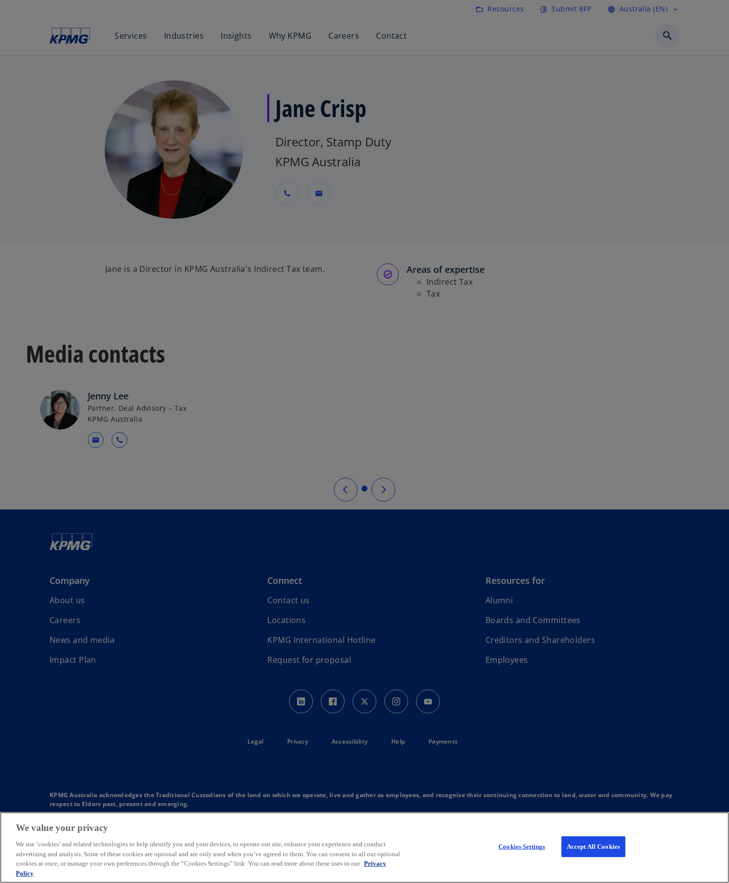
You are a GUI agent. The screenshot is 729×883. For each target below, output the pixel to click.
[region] (364, 847)
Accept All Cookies (593, 846)
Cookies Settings (521, 846)
